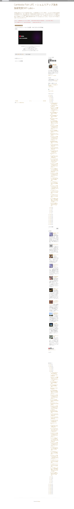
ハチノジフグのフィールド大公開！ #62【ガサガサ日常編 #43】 (54, 151)
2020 (50, 96)
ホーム (16, 20)
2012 (50, 224)
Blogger (39, 501)
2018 (50, 485)
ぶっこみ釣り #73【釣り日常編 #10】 (54, 106)
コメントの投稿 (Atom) (20, 102)
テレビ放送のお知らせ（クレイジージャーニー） (55, 302)
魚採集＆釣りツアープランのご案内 (24, 20)
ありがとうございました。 (55, 255)
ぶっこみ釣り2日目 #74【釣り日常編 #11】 (54, 103)
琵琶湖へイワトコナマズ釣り (55, 289)
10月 (51, 100)
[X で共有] (27, 54)
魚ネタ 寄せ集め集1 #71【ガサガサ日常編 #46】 (54, 113)
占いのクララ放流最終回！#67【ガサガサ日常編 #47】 (54, 131)
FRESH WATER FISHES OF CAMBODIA (37, 20)
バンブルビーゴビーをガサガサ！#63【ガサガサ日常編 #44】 (54, 145)
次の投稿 (16, 100)
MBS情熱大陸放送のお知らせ (55, 313)
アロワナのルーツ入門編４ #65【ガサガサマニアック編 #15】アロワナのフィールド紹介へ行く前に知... (54, 138)
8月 (51, 207)
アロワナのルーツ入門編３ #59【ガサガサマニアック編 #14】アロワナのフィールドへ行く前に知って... (54, 165)
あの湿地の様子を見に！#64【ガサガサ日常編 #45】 (54, 142)
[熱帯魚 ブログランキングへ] (51, 348)
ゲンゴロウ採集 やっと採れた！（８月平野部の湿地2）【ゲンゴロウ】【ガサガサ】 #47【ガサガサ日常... (54, 200)
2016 (50, 218)
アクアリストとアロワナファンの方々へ (55, 265)
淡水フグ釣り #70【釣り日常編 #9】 (54, 119)
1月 (51, 482)
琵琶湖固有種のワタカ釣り (55, 277)
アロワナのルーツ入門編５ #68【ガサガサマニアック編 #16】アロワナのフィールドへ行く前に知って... (54, 127)
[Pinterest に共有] (29, 54)
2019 (50, 214)
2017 (50, 217)
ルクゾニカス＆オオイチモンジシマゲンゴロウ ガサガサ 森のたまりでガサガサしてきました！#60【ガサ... (54, 160)
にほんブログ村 (50, 86)
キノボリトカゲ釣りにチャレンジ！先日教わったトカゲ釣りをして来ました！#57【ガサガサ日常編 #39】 (54, 170)
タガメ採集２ (55, 323)
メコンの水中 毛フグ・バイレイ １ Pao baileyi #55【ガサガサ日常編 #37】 (54, 183)
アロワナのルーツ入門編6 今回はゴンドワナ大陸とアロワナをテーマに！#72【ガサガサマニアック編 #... (54, 109)
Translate (55, 80)
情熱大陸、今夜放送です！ (55, 233)
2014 (50, 221)
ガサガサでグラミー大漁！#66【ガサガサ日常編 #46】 (54, 134)
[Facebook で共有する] (28, 54)
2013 (50, 492)
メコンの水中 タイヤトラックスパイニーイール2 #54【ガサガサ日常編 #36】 (54, 191)
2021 (50, 95)
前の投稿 (44, 100)
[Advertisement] (30, 92)
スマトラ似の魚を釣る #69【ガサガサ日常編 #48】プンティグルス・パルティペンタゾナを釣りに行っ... (54, 122)
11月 (51, 99)
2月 (51, 211)
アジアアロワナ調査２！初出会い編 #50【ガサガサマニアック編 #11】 (54, 204)
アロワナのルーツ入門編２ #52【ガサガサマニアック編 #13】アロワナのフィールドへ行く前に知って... (54, 175)
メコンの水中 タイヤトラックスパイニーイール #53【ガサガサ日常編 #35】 (54, 195)
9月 (51, 371)
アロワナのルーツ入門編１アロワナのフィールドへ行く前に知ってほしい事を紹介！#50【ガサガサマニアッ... (54, 187)
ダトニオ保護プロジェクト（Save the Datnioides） (23, 22)
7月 (51, 208)
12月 (51, 97)
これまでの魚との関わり (49, 20)
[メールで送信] (26, 54)
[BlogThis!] (27, 54)
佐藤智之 (55, 64)
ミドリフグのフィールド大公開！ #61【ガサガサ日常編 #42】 (54, 156)
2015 (50, 220)
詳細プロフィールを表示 (52, 75)
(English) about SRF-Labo (37, 22)
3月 (51, 210)
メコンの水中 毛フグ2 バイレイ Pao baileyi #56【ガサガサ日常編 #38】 (54, 179)
